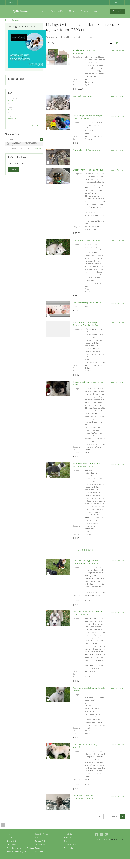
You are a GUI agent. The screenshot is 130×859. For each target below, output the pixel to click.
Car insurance (70, 844)
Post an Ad (117, 11)
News (37, 837)
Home (43, 11)
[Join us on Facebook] (96, 834)
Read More (38, 148)
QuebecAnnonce (116, 839)
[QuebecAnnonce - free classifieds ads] (20, 11)
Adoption (39, 851)
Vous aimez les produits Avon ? (87, 302)
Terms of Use (12, 841)
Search (67, 841)
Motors (72, 11)
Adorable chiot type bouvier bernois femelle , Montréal (86, 562)
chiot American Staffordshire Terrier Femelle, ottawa (86, 465)
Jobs (95, 11)
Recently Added (41, 834)
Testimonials (69, 848)
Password (12, 118)
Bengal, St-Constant (82, 96)
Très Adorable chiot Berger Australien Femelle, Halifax (85, 324)
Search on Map (57, 11)
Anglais (11, 100)
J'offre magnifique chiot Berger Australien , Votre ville (87, 117)
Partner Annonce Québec (17, 851)
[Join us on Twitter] (101, 834)
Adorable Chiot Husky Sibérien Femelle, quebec (87, 613)
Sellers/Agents (13, 844)
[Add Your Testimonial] (41, 139)
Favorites (67, 837)
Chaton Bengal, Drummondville (88, 150)
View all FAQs (35, 125)
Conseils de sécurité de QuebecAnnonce (24, 848)
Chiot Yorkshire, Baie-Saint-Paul (88, 169)
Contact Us (11, 837)
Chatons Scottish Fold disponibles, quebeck (83, 797)
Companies (40, 844)
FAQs (37, 848)
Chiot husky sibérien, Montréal (87, 240)
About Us (68, 834)
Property (84, 11)
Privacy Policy (40, 841)
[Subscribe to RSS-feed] (106, 834)
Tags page (15, 20)
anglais (10, 109)
